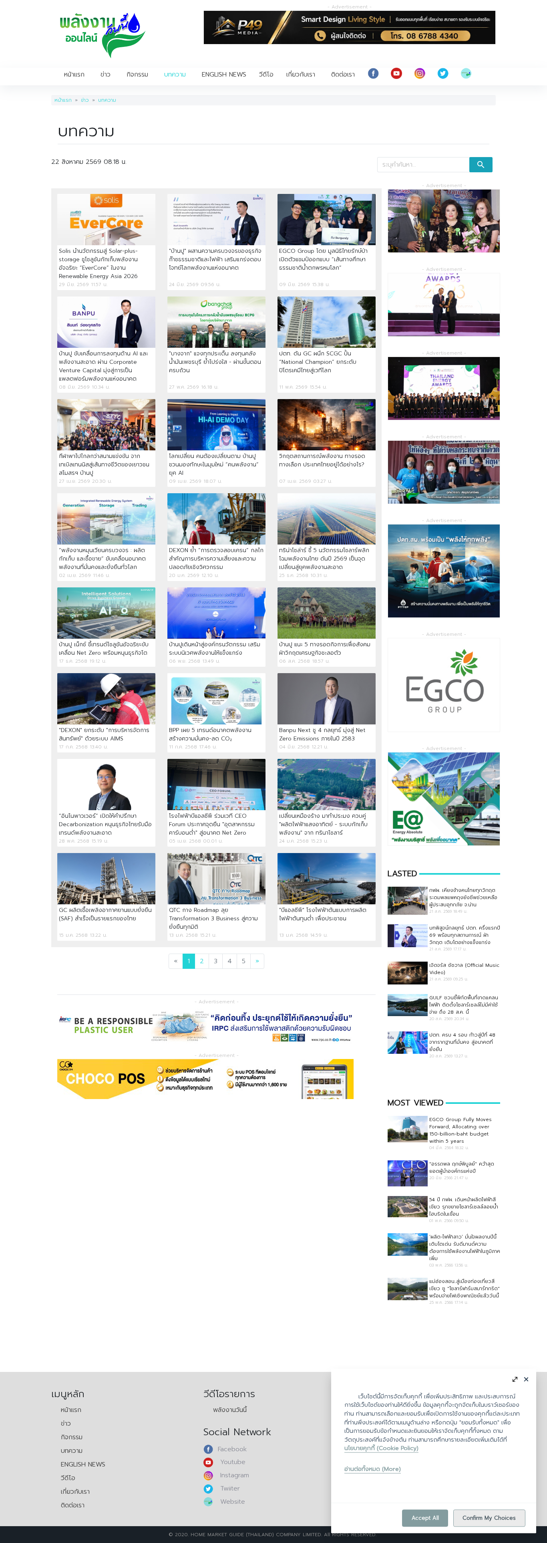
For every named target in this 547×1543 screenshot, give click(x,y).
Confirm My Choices (489, 1518)
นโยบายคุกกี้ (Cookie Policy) (381, 1448)
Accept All (425, 1518)
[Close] (526, 1379)
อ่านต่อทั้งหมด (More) (372, 1468)
